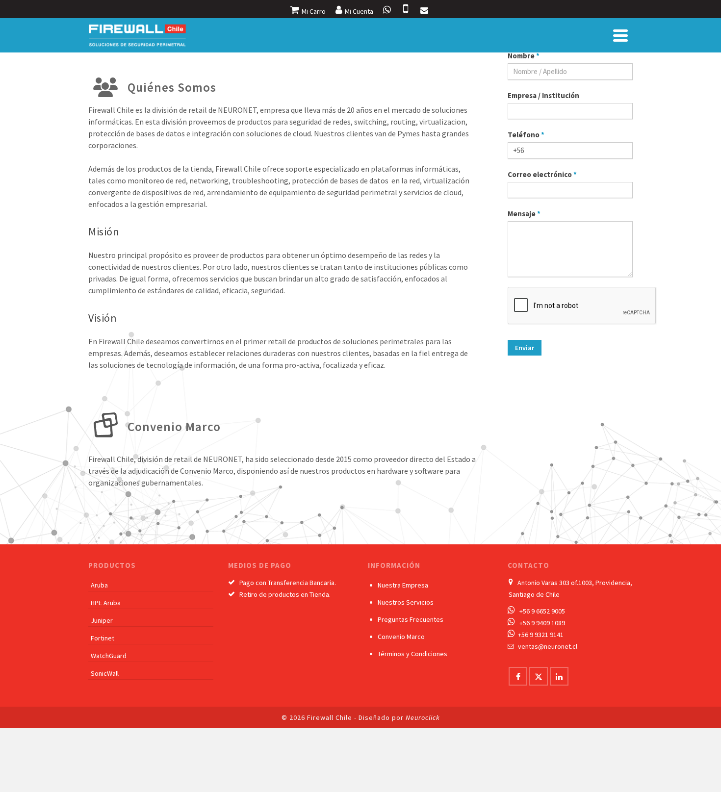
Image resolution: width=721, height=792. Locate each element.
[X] (538, 676)
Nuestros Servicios (406, 602)
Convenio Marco (401, 636)
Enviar (524, 347)
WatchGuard (109, 655)
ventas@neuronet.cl (547, 646)
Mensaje (524, 213)
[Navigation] (620, 35)
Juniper (102, 620)
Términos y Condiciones (412, 653)
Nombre (524, 55)
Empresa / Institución (543, 95)
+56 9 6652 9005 (542, 611)
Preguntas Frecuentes (410, 619)
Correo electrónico (542, 174)
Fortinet (102, 638)
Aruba (99, 585)
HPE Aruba (106, 602)
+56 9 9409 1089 (542, 622)
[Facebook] (518, 676)
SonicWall (105, 673)
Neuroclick (423, 717)
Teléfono (526, 134)
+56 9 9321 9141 (541, 634)
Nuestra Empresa (403, 585)
